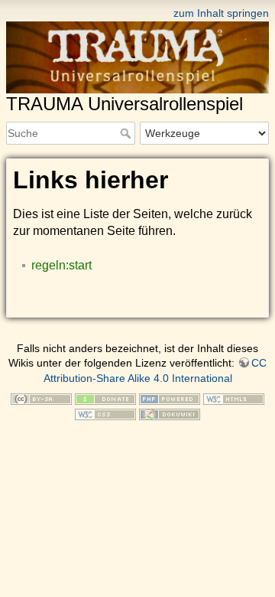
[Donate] (105, 398)
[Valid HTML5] (233, 398)
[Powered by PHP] (169, 398)
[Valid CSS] (105, 413)
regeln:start (61, 265)
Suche (127, 133)
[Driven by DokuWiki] (169, 413)
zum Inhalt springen (221, 13)
